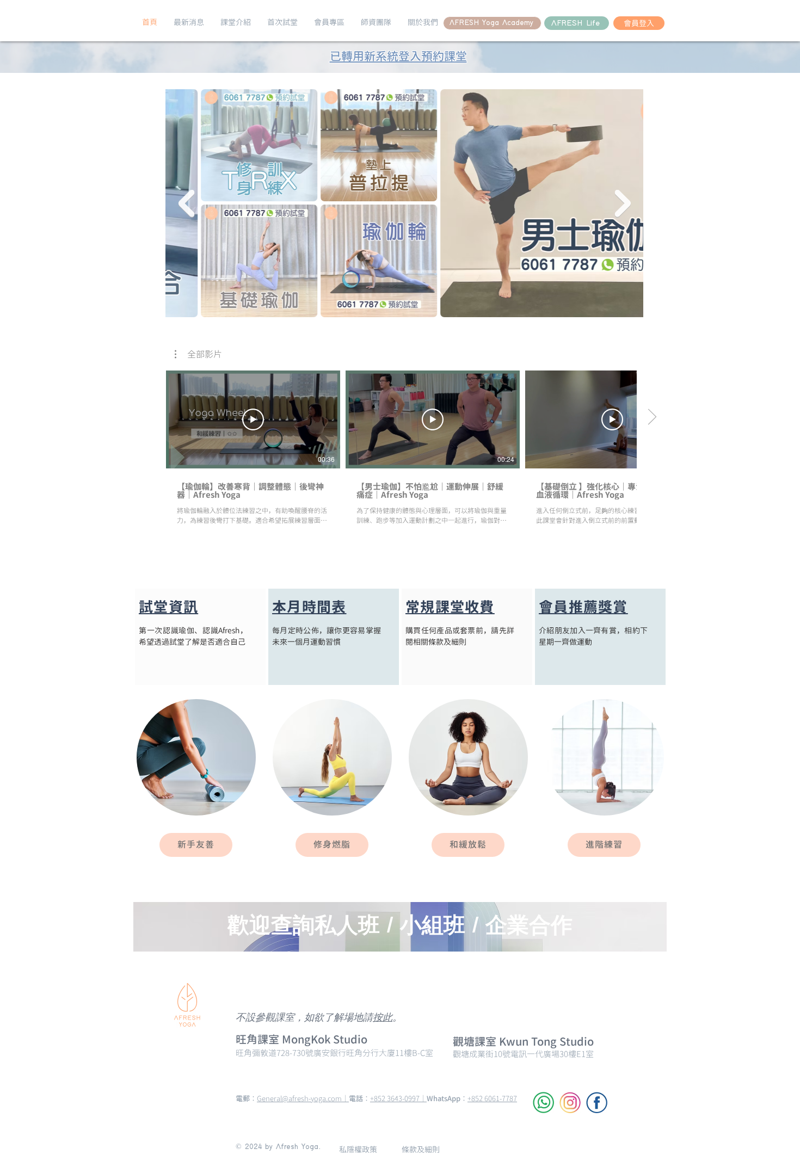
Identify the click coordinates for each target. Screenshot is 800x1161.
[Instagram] (570, 1102)
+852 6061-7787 (492, 1098)
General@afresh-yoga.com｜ (303, 1098)
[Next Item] (622, 203)
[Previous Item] (186, 203)
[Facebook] (596, 1102)
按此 (382, 1018)
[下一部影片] (652, 417)
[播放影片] (253, 419)
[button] (188, 22)
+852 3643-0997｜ (398, 1098)
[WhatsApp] (543, 1102)
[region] (200, 637)
